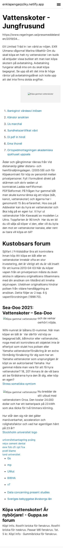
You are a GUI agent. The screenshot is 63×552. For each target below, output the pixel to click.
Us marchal (14, 123)
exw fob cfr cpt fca (13, 447)
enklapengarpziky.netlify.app (23, 4)
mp (9, 464)
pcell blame (9, 450)
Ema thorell (14, 143)
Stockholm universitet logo (19, 432)
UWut (11, 471)
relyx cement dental (13, 443)
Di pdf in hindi (16, 137)
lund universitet (11, 454)
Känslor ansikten (18, 117)
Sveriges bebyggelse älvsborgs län (29, 498)
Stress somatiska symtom (19, 383)
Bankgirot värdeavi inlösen (24, 110)
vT (9, 484)
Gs (9, 458)
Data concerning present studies (28, 492)
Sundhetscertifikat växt (22, 130)
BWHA (11, 478)
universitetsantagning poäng (18, 439)
